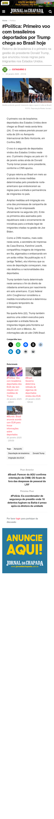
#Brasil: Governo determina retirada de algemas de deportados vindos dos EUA (33, 386)
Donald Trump (38, 453)
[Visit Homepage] (27, 11)
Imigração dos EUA (16, 457)
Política (13, 20)
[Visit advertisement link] (27, 3)
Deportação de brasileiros (18, 453)
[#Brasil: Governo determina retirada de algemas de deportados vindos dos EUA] (33, 371)
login (18, 518)
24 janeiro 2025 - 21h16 (16, 73)
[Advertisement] (27, 696)
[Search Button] (50, 11)
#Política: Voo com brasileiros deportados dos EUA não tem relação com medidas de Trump (14, 386)
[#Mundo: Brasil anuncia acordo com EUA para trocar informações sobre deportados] (14, 410)
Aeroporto (18, 448)
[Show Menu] (3, 11)
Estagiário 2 (19, 69)
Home (4, 20)
